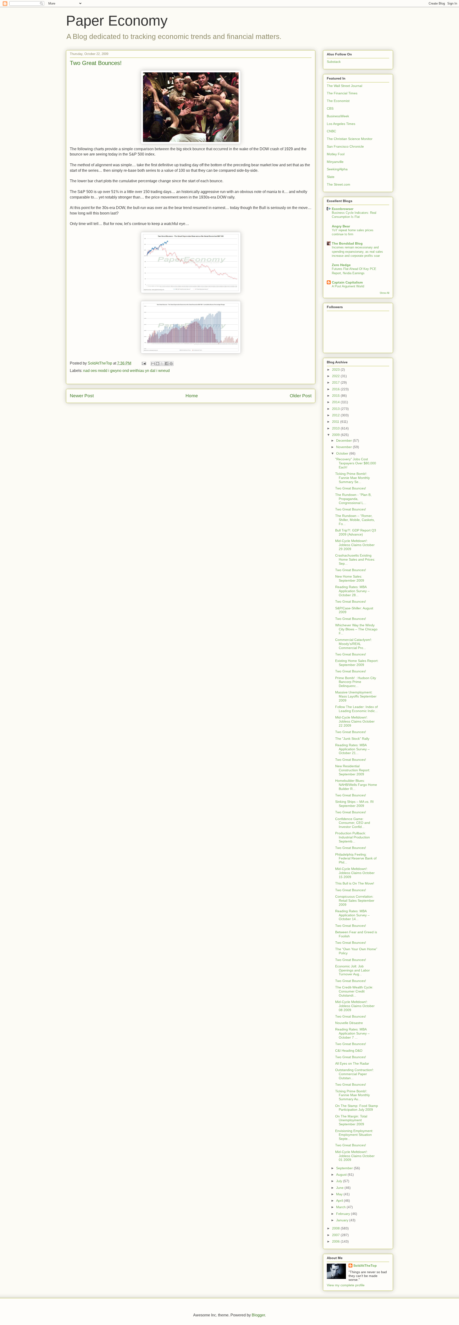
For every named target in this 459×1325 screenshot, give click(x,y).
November (344, 447)
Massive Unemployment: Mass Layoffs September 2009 (356, 696)
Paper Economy (117, 21)
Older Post (300, 395)
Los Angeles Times (341, 124)
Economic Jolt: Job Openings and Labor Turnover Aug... (352, 970)
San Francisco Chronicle (345, 146)
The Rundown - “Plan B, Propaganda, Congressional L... (353, 499)
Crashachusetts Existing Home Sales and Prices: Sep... (355, 559)
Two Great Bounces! (350, 488)
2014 (336, 402)
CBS (330, 108)
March (341, 1207)
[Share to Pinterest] (171, 363)
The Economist (338, 101)
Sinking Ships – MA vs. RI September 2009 (354, 804)
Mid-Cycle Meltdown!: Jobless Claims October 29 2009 (355, 545)
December (344, 440)
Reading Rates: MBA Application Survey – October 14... (352, 915)
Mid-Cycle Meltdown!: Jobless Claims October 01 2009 (355, 1156)
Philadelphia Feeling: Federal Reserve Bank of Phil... (356, 858)
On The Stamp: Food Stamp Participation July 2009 (356, 1108)
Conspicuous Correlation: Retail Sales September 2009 (354, 901)
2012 (336, 415)
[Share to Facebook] (166, 363)
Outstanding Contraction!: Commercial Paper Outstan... (354, 1074)
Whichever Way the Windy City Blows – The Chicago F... (356, 629)
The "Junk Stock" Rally (352, 738)
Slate (330, 177)
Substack (334, 62)
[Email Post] (143, 363)
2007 (336, 1235)
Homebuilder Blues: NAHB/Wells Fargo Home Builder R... (356, 785)
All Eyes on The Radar (352, 1063)
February (343, 1214)
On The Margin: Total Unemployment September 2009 (351, 1120)
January (342, 1220)
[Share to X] (162, 363)
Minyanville (335, 162)
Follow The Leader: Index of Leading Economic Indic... (356, 709)
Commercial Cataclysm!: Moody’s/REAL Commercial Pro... (353, 644)
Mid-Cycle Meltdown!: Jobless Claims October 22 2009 (355, 721)
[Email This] (153, 363)
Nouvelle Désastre (349, 1023)
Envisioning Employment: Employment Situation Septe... (354, 1135)
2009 (336, 435)
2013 (336, 409)
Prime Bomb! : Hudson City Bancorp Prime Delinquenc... (355, 682)
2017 (336, 382)
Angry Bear (341, 226)
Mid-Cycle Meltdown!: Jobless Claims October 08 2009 (355, 1006)
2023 (336, 369)
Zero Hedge (341, 265)
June (340, 1188)
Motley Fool (335, 154)
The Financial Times (342, 93)
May (340, 1194)
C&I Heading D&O (348, 1050)
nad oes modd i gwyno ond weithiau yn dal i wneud (126, 371)
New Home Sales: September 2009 (349, 578)
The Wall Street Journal (344, 86)
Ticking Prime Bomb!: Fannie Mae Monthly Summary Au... (352, 1095)
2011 (336, 422)
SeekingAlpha (337, 169)
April (340, 1200)
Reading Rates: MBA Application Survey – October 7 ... (352, 1033)
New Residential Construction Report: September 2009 (352, 770)
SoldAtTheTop (365, 1265)
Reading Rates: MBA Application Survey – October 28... (352, 591)
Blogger (258, 1315)
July (339, 1181)
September (345, 1168)
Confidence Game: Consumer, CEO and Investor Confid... (352, 823)
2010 (336, 428)
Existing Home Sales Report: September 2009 (356, 663)
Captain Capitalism (347, 282)
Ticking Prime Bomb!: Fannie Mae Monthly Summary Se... (352, 478)
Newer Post (82, 395)
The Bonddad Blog (347, 243)
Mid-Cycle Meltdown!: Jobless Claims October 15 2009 (355, 873)
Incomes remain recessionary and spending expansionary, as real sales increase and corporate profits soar (357, 251)
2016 (336, 389)
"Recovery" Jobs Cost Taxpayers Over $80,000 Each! (355, 463)
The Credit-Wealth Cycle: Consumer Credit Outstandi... (354, 991)
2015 (336, 395)
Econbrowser (342, 209)
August (342, 1174)
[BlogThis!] (157, 363)
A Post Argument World (348, 286)
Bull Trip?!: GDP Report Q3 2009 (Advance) (355, 532)
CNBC (331, 131)
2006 (336, 1241)
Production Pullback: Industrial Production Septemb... (352, 837)
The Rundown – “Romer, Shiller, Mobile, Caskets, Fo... (355, 520)
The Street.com (338, 184)
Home (192, 395)
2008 (336, 1228)
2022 (336, 376)
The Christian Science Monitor (349, 139)
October (342, 453)
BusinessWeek (338, 116)
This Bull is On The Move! (354, 883)
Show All (384, 292)
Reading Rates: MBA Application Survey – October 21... (352, 749)
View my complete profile (346, 1285)
